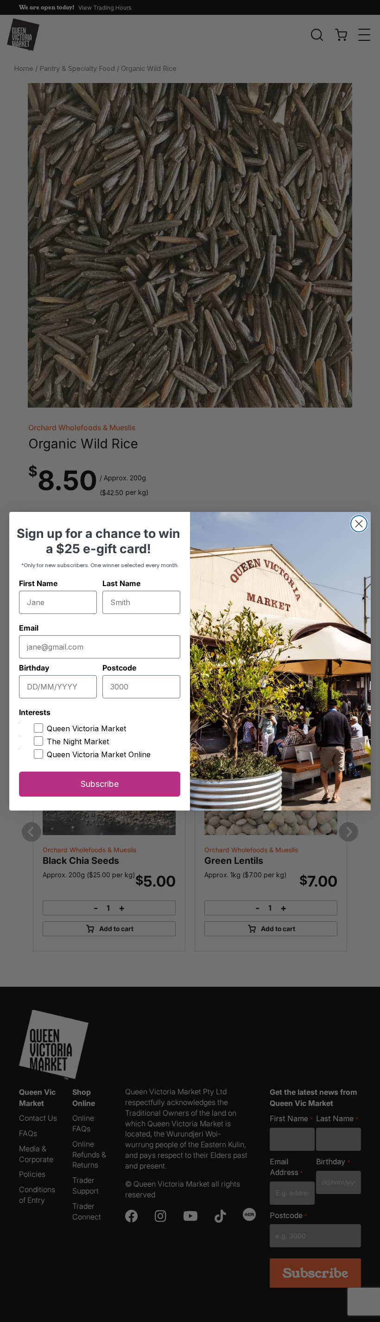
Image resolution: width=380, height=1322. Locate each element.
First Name (38, 583)
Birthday (34, 667)
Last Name (121, 583)
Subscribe (100, 784)
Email (28, 627)
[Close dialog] (359, 524)
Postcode (119, 667)
